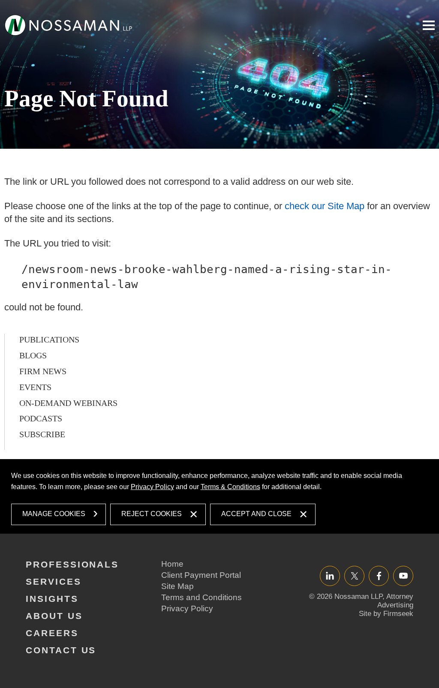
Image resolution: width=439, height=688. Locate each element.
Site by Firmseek (386, 614)
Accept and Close (256, 513)
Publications (49, 339)
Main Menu (429, 25)
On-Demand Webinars (68, 403)
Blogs (33, 355)
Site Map (177, 586)
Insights (52, 599)
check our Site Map (324, 206)
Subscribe (42, 434)
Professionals (72, 564)
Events (35, 387)
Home (172, 563)
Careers (52, 633)
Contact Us (61, 650)
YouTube (403, 575)
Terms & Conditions (230, 486)
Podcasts (40, 418)
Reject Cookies (151, 513)
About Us (54, 616)
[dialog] (219, 496)
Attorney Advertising (395, 600)
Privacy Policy (152, 486)
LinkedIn (330, 575)
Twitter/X (354, 575)
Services (53, 581)
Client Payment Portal (201, 575)
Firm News (42, 371)
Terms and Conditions (201, 597)
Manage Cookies (53, 513)
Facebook (379, 575)
